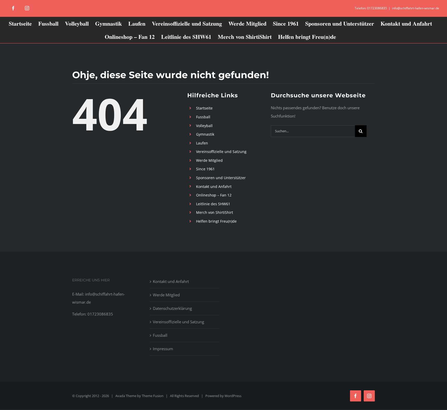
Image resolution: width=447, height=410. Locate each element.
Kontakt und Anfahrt (214, 186)
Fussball (203, 116)
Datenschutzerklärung (172, 308)
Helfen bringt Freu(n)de (216, 221)
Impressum (163, 348)
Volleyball (204, 125)
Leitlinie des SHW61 (213, 203)
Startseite (204, 108)
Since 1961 (205, 168)
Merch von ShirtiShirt (214, 212)
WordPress (233, 395)
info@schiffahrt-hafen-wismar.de (415, 8)
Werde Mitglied (209, 160)
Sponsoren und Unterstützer (221, 177)
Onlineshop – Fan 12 (214, 195)
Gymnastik (205, 134)
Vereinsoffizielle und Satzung (221, 151)
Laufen (202, 143)
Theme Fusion (152, 395)
